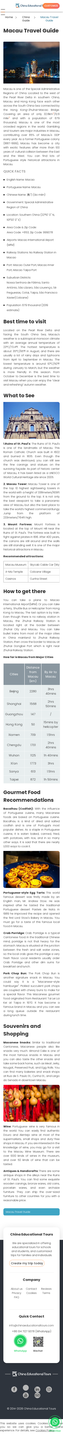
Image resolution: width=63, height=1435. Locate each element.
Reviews (46, 1289)
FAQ (16, 1297)
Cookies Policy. (45, 1430)
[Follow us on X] (26, 1388)
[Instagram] (49, 1389)
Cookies (31, 1293)
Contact (31, 1289)
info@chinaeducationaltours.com (31, 1325)
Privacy (16, 1293)
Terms (46, 1293)
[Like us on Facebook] (14, 1389)
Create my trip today (27, 1263)
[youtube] (26, 1395)
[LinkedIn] (37, 1389)
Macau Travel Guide (18, 1212)
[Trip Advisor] (37, 1395)
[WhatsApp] (20, 1341)
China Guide (26, 19)
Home (9, 17)
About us (17, 1289)
